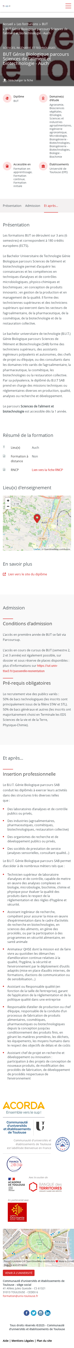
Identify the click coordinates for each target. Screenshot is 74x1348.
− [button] (8, 506)
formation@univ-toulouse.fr (20, 1296)
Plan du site (44, 1340)
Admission (32, 206)
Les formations (27, 24)
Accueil (8, 24)
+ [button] (8, 500)
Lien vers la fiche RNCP (47, 470)
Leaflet (37, 549)
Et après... (51, 206)
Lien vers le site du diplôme (27, 574)
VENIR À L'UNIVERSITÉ (18, 1273)
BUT (45, 24)
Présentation (12, 206)
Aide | (7, 1340)
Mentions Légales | (24, 1340)
